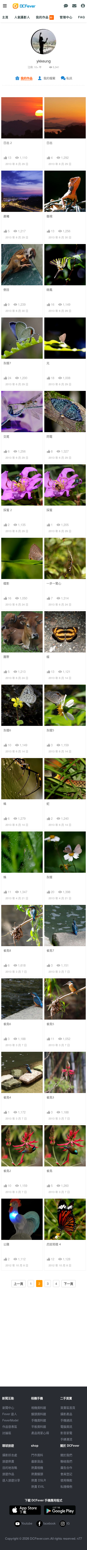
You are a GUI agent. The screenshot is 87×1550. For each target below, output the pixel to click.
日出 (49, 143)
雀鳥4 (7, 1097)
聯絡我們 (66, 1461)
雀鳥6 (7, 1024)
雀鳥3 (50, 1097)
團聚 (6, 657)
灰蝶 (49, 877)
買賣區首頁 (67, 1407)
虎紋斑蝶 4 (53, 1244)
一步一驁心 (53, 583)
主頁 (5, 17)
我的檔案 (49, 78)
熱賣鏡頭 (37, 1474)
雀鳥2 (7, 1171)
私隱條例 (66, 1486)
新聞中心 (8, 1407)
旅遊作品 (8, 1474)
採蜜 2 (7, 510)
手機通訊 (66, 1420)
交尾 (6, 436)
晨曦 (6, 216)
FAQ (81, 17)
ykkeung (44, 61)
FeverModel (10, 1420)
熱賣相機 (37, 1467)
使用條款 (66, 1480)
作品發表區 (9, 1426)
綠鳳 (49, 290)
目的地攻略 (9, 1467)
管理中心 (66, 17)
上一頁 (18, 1283)
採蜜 (49, 510)
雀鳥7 (50, 950)
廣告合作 (66, 1467)
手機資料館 (38, 1420)
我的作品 (44, 17)
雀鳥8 (7, 950)
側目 (6, 290)
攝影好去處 (9, 1455)
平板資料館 (38, 1426)
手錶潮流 (66, 1439)
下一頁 (68, 1283)
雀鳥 (49, 1171)
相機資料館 (38, 1407)
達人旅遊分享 (11, 1480)
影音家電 (66, 1433)
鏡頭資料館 (38, 1414)
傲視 (49, 216)
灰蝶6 (7, 730)
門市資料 (37, 1455)
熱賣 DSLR (38, 1480)
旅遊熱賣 (8, 1461)
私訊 (69, 78)
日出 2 (7, 143)
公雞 (6, 1244)
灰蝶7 (7, 363)
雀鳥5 (50, 1024)
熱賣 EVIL (37, 1486)
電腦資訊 (66, 1426)
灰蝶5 (50, 730)
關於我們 (66, 1455)
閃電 (49, 436)
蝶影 (6, 583)
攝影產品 (66, 1414)
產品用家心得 (40, 1433)
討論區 (6, 1433)
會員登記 (66, 1474)
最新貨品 (37, 1461)
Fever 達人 (9, 1414)
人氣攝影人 (22, 17)
